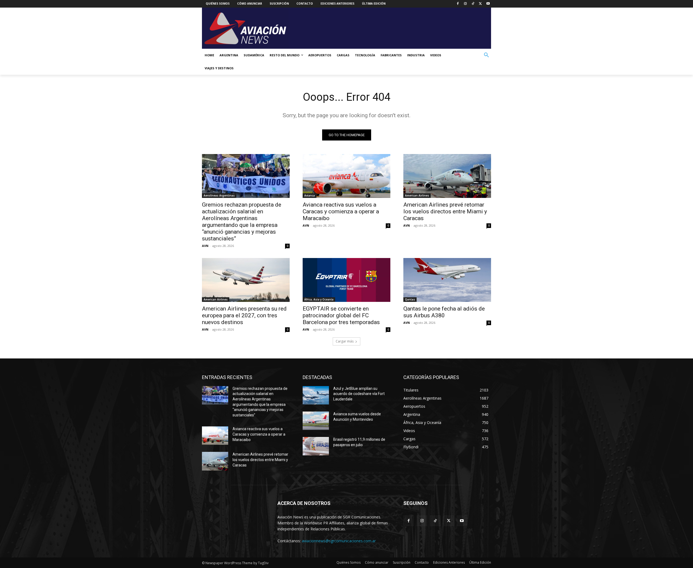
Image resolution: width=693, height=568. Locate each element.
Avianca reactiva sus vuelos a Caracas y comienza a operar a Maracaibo (341, 211)
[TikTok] (473, 4)
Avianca (309, 195)
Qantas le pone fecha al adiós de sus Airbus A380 (444, 312)
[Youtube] (488, 4)
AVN (205, 246)
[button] (486, 55)
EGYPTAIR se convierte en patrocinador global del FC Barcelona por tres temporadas (341, 315)
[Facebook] (458, 4)
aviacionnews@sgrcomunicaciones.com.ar (339, 540)
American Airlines (417, 195)
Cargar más (345, 341)
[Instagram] (465, 4)
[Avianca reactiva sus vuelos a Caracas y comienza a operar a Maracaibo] (346, 176)
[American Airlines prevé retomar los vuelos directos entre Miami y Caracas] (447, 176)
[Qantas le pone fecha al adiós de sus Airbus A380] (447, 280)
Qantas (410, 299)
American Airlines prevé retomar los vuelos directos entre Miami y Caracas (445, 211)
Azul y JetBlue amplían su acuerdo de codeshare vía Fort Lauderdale (359, 393)
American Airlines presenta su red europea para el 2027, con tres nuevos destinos (244, 315)
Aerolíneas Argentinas (219, 195)
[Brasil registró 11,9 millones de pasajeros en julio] (316, 446)
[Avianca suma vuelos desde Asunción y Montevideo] (316, 421)
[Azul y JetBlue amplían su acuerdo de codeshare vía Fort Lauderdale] (316, 395)
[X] (480, 4)
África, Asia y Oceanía (319, 299)
